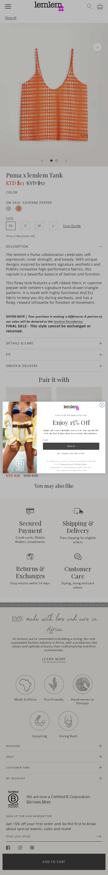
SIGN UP (71, 446)
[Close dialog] (102, 405)
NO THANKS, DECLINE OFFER (71, 453)
